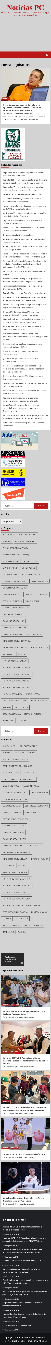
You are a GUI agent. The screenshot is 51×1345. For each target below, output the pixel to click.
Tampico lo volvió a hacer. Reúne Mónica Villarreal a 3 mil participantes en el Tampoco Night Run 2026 (25, 255)
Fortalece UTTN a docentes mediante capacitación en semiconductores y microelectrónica (24, 298)
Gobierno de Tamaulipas (14, 628)
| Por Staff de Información (23, 114)
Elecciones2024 (33, 601)
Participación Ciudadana (15, 701)
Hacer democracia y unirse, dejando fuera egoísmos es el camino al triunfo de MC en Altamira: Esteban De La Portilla (22, 108)
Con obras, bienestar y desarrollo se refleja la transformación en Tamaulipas (22, 200)
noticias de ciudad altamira (16, 667)
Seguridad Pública (12, 714)
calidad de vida (30, 561)
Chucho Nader (10, 568)
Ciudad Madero (27, 568)
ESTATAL (6, 98)
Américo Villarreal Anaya (15, 548)
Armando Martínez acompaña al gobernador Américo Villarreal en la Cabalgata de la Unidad (23, 280)
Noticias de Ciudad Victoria (16, 687)
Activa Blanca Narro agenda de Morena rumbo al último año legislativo (24, 240)
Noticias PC (25, 7)
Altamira (7, 541)
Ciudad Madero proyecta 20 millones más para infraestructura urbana (23, 377)
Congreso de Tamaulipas (15, 588)
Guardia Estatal (34, 634)
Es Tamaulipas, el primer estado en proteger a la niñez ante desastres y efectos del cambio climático (25, 416)
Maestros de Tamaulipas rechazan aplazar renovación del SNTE (21, 352)
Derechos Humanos (12, 594)
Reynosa (7, 707)
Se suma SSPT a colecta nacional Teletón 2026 (22, 194)
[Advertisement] (25, 36)
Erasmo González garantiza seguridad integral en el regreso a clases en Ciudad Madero (24, 306)
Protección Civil (39, 701)
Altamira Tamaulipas (25, 541)
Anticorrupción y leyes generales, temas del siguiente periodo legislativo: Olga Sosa (25, 214)
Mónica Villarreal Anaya (15, 661)
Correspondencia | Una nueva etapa (18, 235)
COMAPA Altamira (39, 581)
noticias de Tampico (13, 694)
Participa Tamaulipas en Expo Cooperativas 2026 (24, 293)
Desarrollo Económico (36, 594)
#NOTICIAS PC (9, 535)
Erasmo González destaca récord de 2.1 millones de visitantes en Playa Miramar (24, 229)
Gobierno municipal (12, 634)
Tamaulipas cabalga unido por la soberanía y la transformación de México (22, 287)
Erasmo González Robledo (16, 608)
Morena (22, 654)
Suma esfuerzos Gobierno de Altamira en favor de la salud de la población (25, 248)
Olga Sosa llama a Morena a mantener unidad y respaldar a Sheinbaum (22, 222)
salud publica (21, 707)
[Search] (47, 55)
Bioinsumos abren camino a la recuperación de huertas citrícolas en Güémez (22, 345)
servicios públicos (33, 714)
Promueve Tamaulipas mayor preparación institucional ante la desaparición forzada (20, 399)
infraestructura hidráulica (17, 641)
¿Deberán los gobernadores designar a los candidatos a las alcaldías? (20, 360)
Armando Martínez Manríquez (17, 555)
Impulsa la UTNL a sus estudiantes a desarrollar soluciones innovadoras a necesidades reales (23, 188)
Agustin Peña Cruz (28, 535)
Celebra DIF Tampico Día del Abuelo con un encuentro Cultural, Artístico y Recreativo (21, 313)
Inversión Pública (39, 648)
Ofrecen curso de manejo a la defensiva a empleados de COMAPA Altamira (25, 384)
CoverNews (26, 1340)
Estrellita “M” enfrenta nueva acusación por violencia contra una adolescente (25, 392)
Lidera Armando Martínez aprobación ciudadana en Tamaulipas (25, 424)
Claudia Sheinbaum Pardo (15, 581)
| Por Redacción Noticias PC (24, 1017)
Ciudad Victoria (11, 574)
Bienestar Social (11, 561)
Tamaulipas (8, 721)
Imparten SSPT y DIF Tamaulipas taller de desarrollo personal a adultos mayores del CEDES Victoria (25, 181)
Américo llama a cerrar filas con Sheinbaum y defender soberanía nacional (22, 328)
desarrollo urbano (12, 601)
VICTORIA (14, 1052)
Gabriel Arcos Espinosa (14, 614)
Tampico (21, 721)
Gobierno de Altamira (13, 621)
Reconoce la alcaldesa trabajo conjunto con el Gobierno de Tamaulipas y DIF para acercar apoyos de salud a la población (24, 368)
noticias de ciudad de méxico (17, 674)
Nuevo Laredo (33, 694)
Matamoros (8, 654)
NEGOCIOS (15, 1005)
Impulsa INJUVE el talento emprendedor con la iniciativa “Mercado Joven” (23, 174)
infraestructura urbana (15, 648)
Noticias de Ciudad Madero (16, 681)
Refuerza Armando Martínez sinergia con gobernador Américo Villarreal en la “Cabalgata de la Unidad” (25, 336)
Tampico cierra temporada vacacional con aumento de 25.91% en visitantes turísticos (24, 207)
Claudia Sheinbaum (31, 574)
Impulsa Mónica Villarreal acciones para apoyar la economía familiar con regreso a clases (24, 320)
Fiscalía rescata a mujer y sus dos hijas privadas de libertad (24, 272)
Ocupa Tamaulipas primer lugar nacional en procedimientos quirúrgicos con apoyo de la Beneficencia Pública (21, 408)
